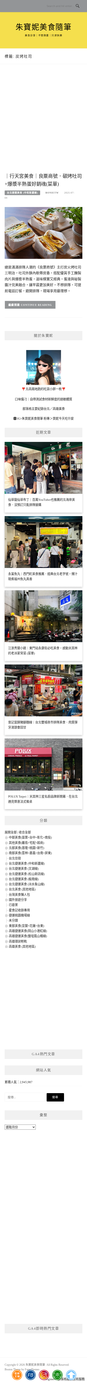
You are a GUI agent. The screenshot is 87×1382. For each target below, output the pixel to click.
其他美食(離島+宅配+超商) (26, 843)
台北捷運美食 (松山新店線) (27, 874)
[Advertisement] (43, 123)
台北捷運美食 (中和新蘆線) (22, 192)
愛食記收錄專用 (19, 910)
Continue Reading (36, 305)
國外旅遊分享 (18, 899)
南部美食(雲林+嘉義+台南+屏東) (30, 853)
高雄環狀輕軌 (18, 941)
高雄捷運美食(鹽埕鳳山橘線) (28, 936)
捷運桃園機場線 (19, 915)
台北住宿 (15, 858)
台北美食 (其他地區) (22, 889)
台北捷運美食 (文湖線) (24, 868)
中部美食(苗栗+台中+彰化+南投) (30, 837)
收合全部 (25, 832)
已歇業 (13, 905)
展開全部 (11, 832)
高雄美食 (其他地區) (22, 946)
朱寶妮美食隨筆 (44, 27)
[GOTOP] (70, 1375)
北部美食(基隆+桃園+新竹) (26, 848)
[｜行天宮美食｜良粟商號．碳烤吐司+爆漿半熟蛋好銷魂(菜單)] (43, 232)
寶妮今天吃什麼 (63, 418)
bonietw (52, 192)
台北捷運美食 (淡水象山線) (27, 884)
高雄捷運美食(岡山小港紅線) (28, 931)
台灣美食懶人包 (19, 894)
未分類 (13, 920)
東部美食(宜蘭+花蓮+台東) (26, 926)
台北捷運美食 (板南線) (24, 879)
